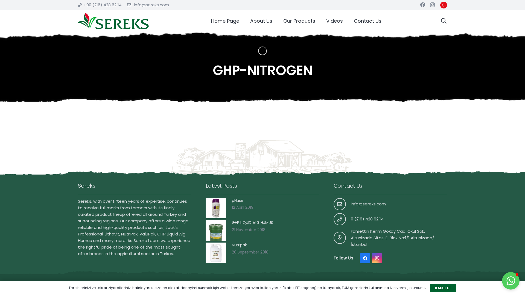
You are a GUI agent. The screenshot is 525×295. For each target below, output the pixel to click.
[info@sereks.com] (342, 204)
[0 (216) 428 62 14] (342, 219)
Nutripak (239, 245)
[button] (511, 281)
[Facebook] (422, 4)
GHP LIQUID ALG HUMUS (252, 222)
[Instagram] (432, 5)
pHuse (237, 200)
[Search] (444, 21)
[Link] (443, 5)
